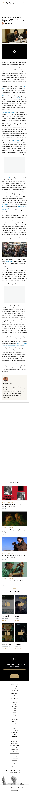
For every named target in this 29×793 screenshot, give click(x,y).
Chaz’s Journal (14, 730)
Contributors (14, 763)
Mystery (14, 714)
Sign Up (14, 695)
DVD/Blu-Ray (14, 741)
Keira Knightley (5, 306)
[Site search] (24, 2)
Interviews (14, 738)
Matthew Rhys (19, 208)
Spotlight (19, 98)
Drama (14, 708)
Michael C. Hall (22, 206)
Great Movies (14, 732)
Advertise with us (14, 762)
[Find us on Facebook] (12, 766)
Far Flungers (14, 736)
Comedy (14, 704)
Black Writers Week (14, 745)
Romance (14, 717)
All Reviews (14, 688)
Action (14, 700)
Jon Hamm (4, 204)
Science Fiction (14, 719)
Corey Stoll (12, 208)
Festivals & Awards (5, 15)
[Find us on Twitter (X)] (17, 766)
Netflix (14, 715)
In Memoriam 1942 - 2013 (15, 772)
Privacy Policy (14, 790)
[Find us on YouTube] (14, 766)
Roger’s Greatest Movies (14, 686)
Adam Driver (10, 112)
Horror (14, 710)
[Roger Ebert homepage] (8, 3)
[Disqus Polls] (14, 426)
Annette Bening (8, 178)
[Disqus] (14, 459)
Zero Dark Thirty (17, 141)
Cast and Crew (14, 690)
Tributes (14, 739)
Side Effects (5, 96)
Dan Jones (4, 112)
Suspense (14, 721)
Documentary (14, 706)
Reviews (15, 728)
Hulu (14, 712)
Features (14, 747)
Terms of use (14, 788)
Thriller (14, 723)
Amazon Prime (14, 702)
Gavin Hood (9, 261)
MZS (14, 734)
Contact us (14, 760)
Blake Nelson (5, 210)
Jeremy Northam (15, 345)
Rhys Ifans (8, 345)
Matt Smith (19, 343)
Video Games (14, 743)
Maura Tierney (5, 208)
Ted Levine (4, 206)
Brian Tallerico (8, 23)
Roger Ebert (14, 751)
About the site (14, 758)
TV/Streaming (14, 749)
